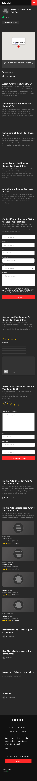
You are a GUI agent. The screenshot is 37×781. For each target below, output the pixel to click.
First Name (5, 234)
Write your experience (9, 411)
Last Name (5, 241)
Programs (5, 265)
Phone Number (6, 257)
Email (4, 249)
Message (4, 272)
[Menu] (34, 2)
